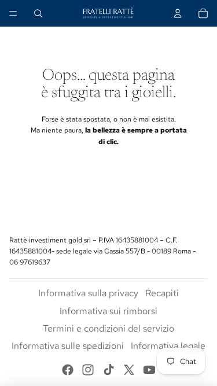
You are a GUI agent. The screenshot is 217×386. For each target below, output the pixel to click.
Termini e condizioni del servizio (108, 328)
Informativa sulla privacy (88, 293)
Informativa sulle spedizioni (68, 346)
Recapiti (162, 293)
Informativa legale (168, 346)
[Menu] (13, 13)
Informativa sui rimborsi (108, 311)
